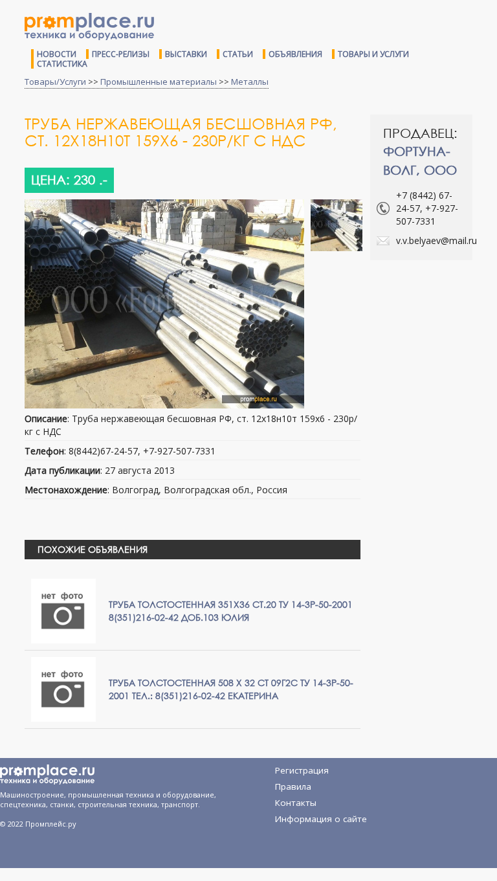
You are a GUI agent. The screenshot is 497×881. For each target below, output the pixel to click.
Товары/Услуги (55, 81)
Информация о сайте (321, 819)
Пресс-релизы (120, 54)
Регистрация (302, 770)
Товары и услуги (373, 54)
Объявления (295, 54)
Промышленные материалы (158, 81)
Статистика (62, 64)
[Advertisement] (433, 321)
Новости (56, 54)
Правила (293, 786)
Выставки (186, 54)
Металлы (250, 81)
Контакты (295, 803)
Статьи (238, 54)
